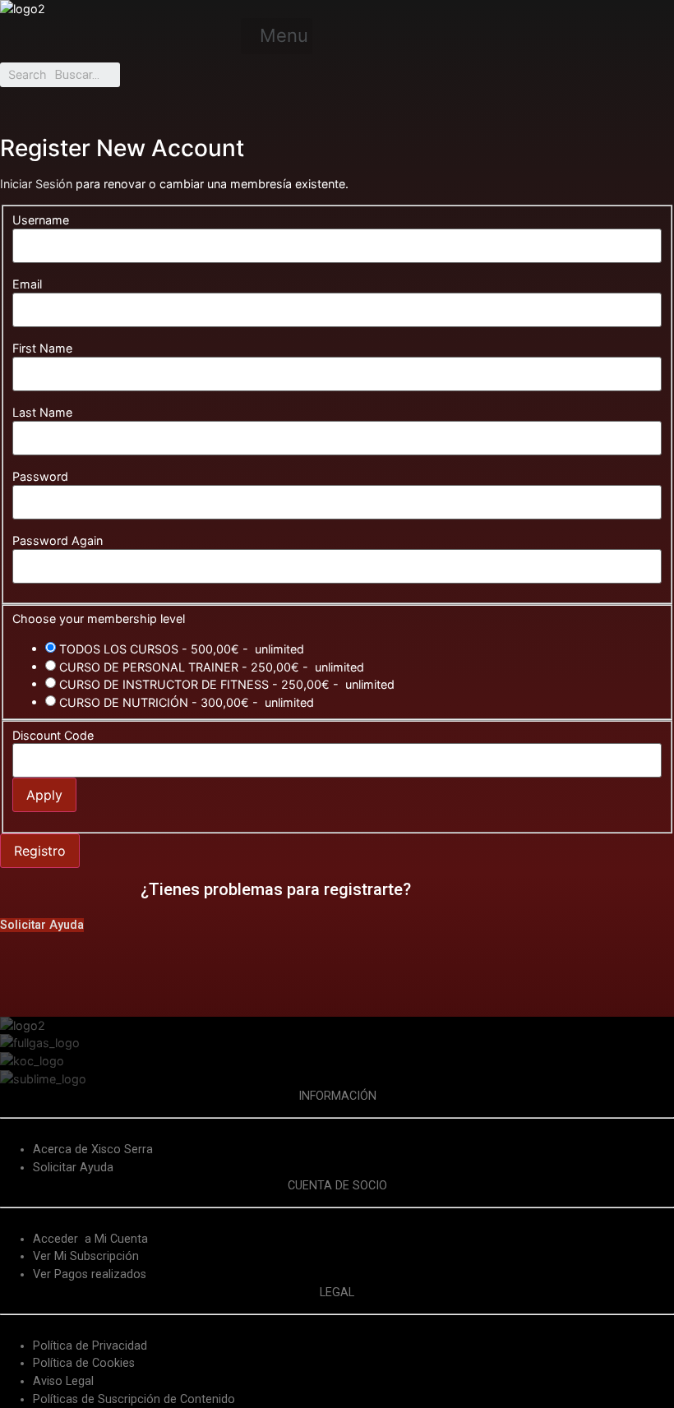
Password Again (57, 541)
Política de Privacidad (90, 1346)
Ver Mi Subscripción (86, 1256)
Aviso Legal (63, 1381)
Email (27, 284)
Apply (44, 795)
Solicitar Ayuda (73, 1168)
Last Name (42, 412)
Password (40, 476)
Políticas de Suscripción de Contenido (134, 1399)
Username (40, 220)
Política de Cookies (84, 1363)
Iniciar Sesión (36, 184)
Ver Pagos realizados (89, 1274)
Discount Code (53, 735)
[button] (276, 36)
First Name (42, 348)
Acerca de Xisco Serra (93, 1149)
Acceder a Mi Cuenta (90, 1239)
